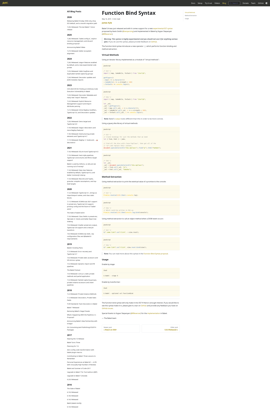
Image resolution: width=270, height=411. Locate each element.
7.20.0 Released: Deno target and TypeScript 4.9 (79, 122)
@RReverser (107, 34)
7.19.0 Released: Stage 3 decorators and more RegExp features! (81, 129)
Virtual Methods (190, 12)
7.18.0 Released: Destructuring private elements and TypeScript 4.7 (80, 135)
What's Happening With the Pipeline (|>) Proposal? (81, 316)
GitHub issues (107, 308)
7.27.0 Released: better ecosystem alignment (79, 52)
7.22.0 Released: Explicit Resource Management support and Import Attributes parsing (79, 103)
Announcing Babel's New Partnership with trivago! (82, 322)
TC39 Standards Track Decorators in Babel (82, 304)
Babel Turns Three (73, 342)
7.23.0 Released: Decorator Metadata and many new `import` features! (82, 96)
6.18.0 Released (72, 396)
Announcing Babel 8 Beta (76, 47)
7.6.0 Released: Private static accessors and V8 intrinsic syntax (82, 259)
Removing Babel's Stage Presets (78, 311)
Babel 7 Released (73, 308)
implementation (153, 313)
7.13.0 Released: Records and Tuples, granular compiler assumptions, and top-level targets (82, 181)
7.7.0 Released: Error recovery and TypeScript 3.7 (79, 252)
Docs (193, 3)
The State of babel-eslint (75, 213)
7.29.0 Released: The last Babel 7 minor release (81, 28)
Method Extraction (191, 15)
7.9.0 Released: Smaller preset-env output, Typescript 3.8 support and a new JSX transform (82, 227)
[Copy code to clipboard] (177, 71)
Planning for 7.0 (73, 346)
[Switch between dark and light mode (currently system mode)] (266, 3)
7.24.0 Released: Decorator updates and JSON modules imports (81, 78)
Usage (187, 18)
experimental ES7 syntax (163, 28)
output (118, 119)
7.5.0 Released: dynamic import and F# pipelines (81, 265)
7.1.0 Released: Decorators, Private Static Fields (81, 299)
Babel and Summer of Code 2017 (78, 368)
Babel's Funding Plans (75, 248)
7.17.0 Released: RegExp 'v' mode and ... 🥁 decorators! (82, 141)
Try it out (208, 3)
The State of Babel (73, 388)
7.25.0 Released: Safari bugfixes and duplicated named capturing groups (80, 72)
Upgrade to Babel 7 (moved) (77, 376)
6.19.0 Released (72, 392)
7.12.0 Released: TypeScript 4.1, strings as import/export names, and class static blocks (82, 195)
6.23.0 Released (72, 379)
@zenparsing (128, 31)
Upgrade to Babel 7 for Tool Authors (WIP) (82, 372)
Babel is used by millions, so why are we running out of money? (81, 165)
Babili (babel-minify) (74, 403)
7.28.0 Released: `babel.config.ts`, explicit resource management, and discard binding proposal (82, 41)
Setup (200, 3)
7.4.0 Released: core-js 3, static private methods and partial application (80, 275)
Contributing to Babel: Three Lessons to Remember (81, 357)
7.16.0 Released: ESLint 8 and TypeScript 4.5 (82, 152)
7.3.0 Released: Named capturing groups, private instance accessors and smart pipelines (82, 282)
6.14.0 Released (72, 407)
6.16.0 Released (72, 400)
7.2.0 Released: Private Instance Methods (81, 294)
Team (253, 3)
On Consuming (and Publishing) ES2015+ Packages (81, 328)
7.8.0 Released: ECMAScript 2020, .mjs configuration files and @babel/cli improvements (80, 236)
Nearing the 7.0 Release (75, 339)
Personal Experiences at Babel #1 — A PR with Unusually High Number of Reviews (82, 363)
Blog (224, 3)
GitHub (261, 3)
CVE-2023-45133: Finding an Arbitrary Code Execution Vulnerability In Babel (82, 90)
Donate (246, 3)
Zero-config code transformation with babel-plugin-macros (80, 351)
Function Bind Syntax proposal (156, 254)
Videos (217, 3)
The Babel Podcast (73, 270)
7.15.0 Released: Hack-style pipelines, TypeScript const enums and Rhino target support (82, 157)
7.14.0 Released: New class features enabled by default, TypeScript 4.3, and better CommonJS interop (81, 172)
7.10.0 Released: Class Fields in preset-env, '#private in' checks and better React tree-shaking (82, 218)
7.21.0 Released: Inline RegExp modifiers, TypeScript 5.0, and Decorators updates (82, 111)
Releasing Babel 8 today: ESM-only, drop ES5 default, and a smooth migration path (82, 22)
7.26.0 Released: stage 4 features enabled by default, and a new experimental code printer (82, 65)
